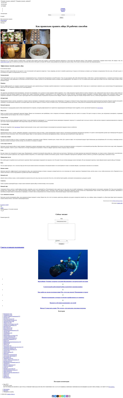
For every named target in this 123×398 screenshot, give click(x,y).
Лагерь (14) (6, 344)
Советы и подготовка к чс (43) (10, 324)
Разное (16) (6, 340)
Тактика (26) (6, 331)
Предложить (6, 389)
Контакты (5, 390)
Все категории (6, 377)
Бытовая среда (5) (7, 361)
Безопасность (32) (7, 329)
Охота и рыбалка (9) (8, 352)
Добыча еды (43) (7, 322)
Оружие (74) (6, 317)
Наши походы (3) (7, 371)
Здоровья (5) (6, 363)
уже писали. (100, 107)
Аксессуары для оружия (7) (10, 356)
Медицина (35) (7, 326)
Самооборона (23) (7, 333)
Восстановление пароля (6, 19)
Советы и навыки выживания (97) (11, 316)
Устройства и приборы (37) (10, 325)
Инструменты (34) (7, 327)
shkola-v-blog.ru (11, 394)
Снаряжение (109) (7, 315)
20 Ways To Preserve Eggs (117, 200)
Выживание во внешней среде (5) (11, 362)
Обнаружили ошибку (8, 391)
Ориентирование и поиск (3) (10, 370)
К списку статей (4, 204)
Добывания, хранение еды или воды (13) (13, 347)
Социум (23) (6, 334)
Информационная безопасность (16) (12, 341)
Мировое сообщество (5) (9, 364)
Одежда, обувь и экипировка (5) (11, 359)
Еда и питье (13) (7, 345)
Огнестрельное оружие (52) (10, 320)
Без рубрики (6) (7, 357)
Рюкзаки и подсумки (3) (9, 368)
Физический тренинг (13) (9, 348)
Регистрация (4, 20)
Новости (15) (6, 343)
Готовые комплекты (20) (9, 336)
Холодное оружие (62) (8, 319)
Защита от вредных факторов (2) (11, 372)
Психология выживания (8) (10, 354)
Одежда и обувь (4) (8, 366)
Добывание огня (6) (8, 358)
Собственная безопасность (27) (11, 330)
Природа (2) (6, 373)
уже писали (17, 127)
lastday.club (119, 203)
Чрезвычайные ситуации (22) (10, 335)
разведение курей (5, 61)
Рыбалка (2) (6, 376)
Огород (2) (6, 375)
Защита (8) (6, 353)
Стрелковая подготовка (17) (10, 338)
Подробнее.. (112, 386)
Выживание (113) (7, 313)
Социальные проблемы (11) (10, 349)
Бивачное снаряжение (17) (9, 339)
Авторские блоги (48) (8, 321)
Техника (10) (6, 350)
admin (2, 208)
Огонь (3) (5, 367)
